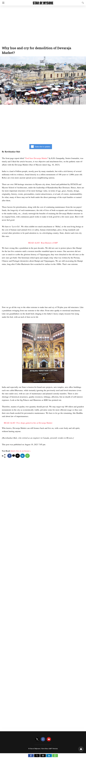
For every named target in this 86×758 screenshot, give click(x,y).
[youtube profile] (49, 739)
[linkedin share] (22, 456)
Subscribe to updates (42, 147)
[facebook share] (9, 456)
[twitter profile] (37, 739)
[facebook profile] (43, 739)
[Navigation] (2, 3)
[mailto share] (17, 456)
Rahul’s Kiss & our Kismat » (21, 451)
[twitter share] (13, 455)
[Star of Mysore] (43, 2)
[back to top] (81, 749)
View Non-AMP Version (49, 749)
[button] (31, 755)
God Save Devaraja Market (36, 158)
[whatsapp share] (27, 456)
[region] (43, 25)
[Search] (82, 2)
